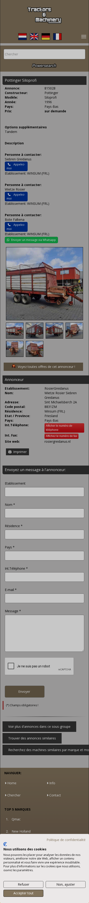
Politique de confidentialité (66, 840)
